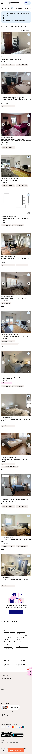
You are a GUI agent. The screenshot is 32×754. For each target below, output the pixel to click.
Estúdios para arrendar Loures (8, 647)
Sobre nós (4, 681)
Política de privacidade (8, 692)
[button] (27, 3)
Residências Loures (22, 647)
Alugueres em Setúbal (20, 665)
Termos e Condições (7, 698)
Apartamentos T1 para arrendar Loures (21, 632)
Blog (2, 684)
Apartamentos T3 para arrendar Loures (21, 637)
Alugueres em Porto (22, 660)
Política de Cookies (7, 695)
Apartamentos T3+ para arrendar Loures (9, 643)
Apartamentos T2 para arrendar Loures (9, 637)
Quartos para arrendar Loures (21, 642)
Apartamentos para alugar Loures (9, 631)
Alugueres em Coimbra (8, 665)
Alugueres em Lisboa (8, 661)
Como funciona (6, 678)
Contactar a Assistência (8, 712)
